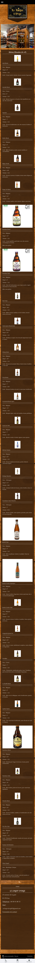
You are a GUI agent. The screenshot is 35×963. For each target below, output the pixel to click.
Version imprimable (9, 956)
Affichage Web (29, 958)
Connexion (30, 956)
